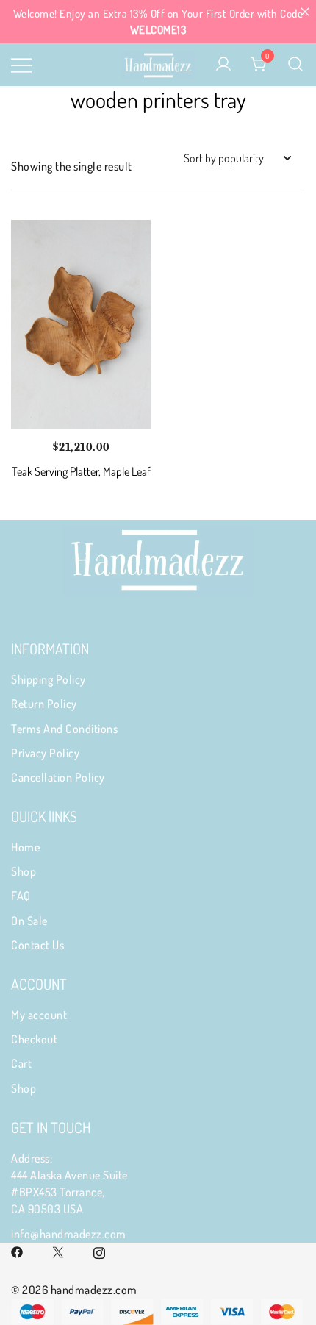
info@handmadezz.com (68, 1233)
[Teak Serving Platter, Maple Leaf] (81, 324)
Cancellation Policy (58, 777)
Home (25, 847)
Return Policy (44, 703)
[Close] (304, 11)
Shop (23, 871)
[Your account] (223, 64)
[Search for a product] (296, 64)
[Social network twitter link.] (58, 1250)
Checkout (34, 1039)
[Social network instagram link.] (99, 1250)
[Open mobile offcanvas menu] (21, 64)
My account (39, 1014)
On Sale (29, 920)
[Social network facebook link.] (17, 1250)
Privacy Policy (45, 753)
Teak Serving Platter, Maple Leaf (81, 471)
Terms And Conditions (64, 728)
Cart (21, 1063)
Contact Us (37, 945)
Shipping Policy (48, 679)
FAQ (21, 895)
